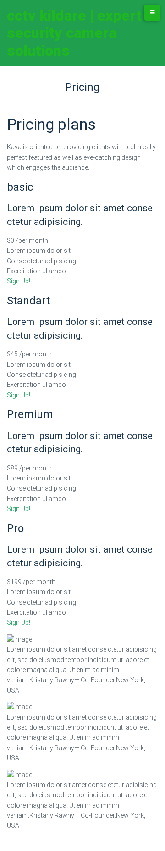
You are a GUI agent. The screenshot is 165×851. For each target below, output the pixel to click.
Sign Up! (18, 281)
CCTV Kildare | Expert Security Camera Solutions (74, 33)
